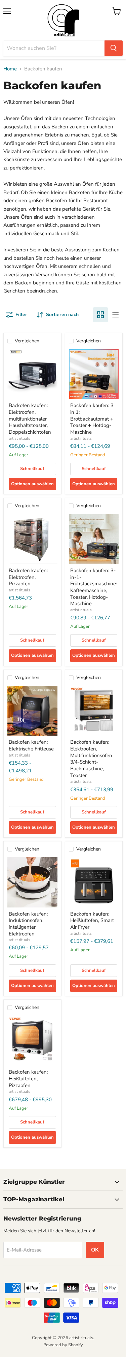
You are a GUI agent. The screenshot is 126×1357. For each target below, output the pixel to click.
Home (10, 69)
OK (95, 1250)
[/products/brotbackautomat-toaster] (94, 374)
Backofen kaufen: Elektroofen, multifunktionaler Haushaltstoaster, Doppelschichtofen (30, 418)
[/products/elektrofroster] (32, 711)
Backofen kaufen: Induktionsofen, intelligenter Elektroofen (28, 924)
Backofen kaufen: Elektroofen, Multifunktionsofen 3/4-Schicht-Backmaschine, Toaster (91, 758)
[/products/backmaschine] (94, 711)
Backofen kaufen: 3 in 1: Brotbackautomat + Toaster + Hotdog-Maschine (92, 418)
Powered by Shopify (63, 1345)
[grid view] (100, 314)
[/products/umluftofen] (32, 1041)
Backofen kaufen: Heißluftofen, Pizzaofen (28, 1078)
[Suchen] (113, 48)
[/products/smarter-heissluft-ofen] (94, 882)
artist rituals (19, 438)
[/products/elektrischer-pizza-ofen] (32, 539)
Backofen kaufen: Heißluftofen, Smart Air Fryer (92, 920)
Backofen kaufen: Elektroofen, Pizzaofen (28, 577)
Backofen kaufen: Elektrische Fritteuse (31, 745)
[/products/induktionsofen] (32, 882)
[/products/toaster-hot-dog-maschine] (94, 539)
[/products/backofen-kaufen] (32, 374)
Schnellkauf (32, 469)
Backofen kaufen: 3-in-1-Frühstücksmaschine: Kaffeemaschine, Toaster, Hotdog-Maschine (93, 587)
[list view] (115, 314)
